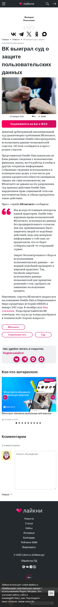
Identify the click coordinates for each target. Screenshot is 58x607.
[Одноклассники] (36, 34)
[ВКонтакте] (13, 34)
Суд (43, 334)
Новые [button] (6, 494)
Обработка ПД (29, 561)
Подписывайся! (13, 353)
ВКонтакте (13, 327)
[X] (29, 34)
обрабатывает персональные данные (21, 588)
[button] (16, 423)
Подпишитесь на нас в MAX (29, 123)
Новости (29, 518)
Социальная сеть (17, 334)
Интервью (29, 533)
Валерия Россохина (29, 18)
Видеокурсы (29, 547)
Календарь (29, 537)
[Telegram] (21, 34)
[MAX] (44, 34)
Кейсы (29, 528)
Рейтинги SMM (29, 542)
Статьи (29, 523)
